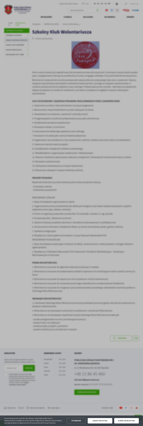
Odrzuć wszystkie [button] (100, 421)
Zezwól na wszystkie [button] (126, 421)
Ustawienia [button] (76, 421)
